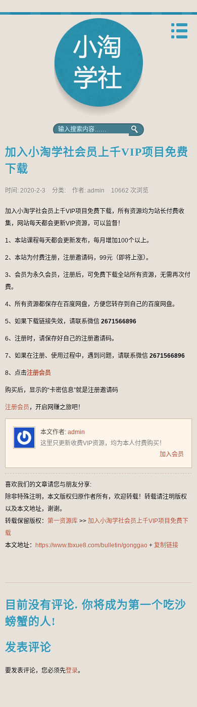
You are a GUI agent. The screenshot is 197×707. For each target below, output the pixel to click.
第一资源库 (98, 67)
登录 (72, 670)
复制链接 (166, 545)
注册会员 (39, 372)
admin (76, 432)
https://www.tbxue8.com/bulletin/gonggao (91, 545)
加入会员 (172, 454)
